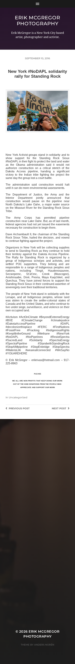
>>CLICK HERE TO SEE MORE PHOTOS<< (37, 136)
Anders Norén (44, 644)
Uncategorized (18, 397)
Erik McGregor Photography (37, 20)
